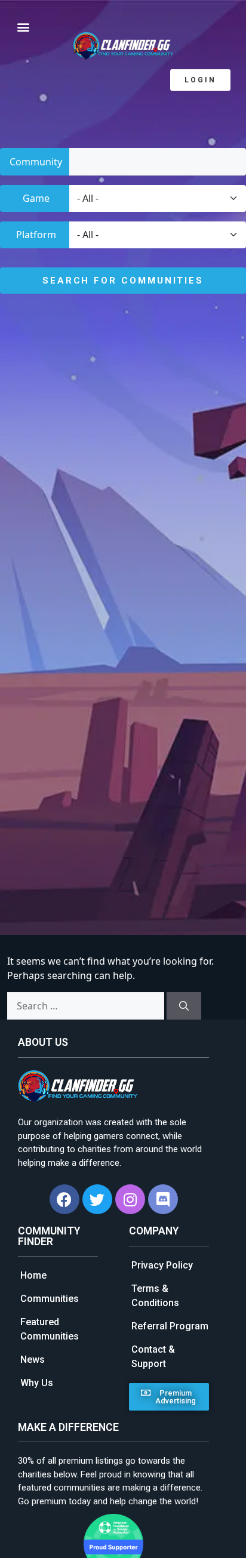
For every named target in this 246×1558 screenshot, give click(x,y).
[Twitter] (97, 1199)
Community (36, 161)
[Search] (184, 1006)
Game (36, 198)
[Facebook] (64, 1199)
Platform (36, 234)
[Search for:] (85, 1006)
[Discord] (163, 1199)
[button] (200, 80)
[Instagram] (130, 1199)
